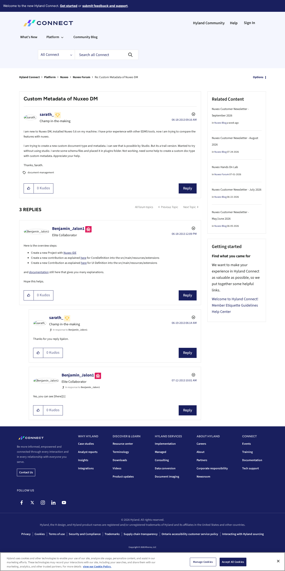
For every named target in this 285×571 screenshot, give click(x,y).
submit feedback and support (105, 6)
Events (246, 444)
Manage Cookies (203, 562)
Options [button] (258, 77)
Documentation (252, 460)
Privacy (26, 534)
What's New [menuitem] (28, 37)
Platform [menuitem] (52, 37)
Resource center (123, 444)
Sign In (249, 22)
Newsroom (203, 477)
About (200, 452)
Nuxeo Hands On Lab (225, 167)
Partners (202, 460)
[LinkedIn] (53, 503)
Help (234, 23)
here (83, 258)
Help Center (221, 311)
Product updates (123, 477)
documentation (39, 272)
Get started (68, 6)
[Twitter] (32, 503)
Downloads (120, 460)
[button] (29, 188)
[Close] (278, 561)
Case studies (86, 444)
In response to (70, 330)
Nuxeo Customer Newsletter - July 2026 (236, 190)
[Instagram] (42, 503)
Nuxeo (64, 77)
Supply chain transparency (141, 534)
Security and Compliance (85, 534)
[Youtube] (64, 503)
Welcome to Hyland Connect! (235, 299)
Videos (117, 468)
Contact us (26, 472)
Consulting (162, 460)
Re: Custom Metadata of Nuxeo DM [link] (116, 77)
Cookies (40, 534)
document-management (41, 172)
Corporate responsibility (212, 468)
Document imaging (167, 477)
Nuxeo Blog (220, 123)
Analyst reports (87, 452)
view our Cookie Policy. (97, 566)
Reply (187, 188)
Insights (83, 460)
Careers (201, 444)
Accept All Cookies (233, 562)
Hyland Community (209, 23)
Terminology (121, 452)
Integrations (86, 468)
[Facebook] (21, 503)
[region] (142, 561)
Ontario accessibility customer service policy (190, 534)
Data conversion (165, 468)
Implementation (165, 444)
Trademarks (112, 534)
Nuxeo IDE (69, 253)
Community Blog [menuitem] (85, 37)
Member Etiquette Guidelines (235, 305)
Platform (50, 77)
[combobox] (106, 55)
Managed (160, 452)
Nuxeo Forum (81, 77)
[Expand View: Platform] (62, 37)
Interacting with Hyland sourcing (243, 534)
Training (247, 452)
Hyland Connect (29, 77)
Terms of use (57, 534)
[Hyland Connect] (48, 23)
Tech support (250, 468)
